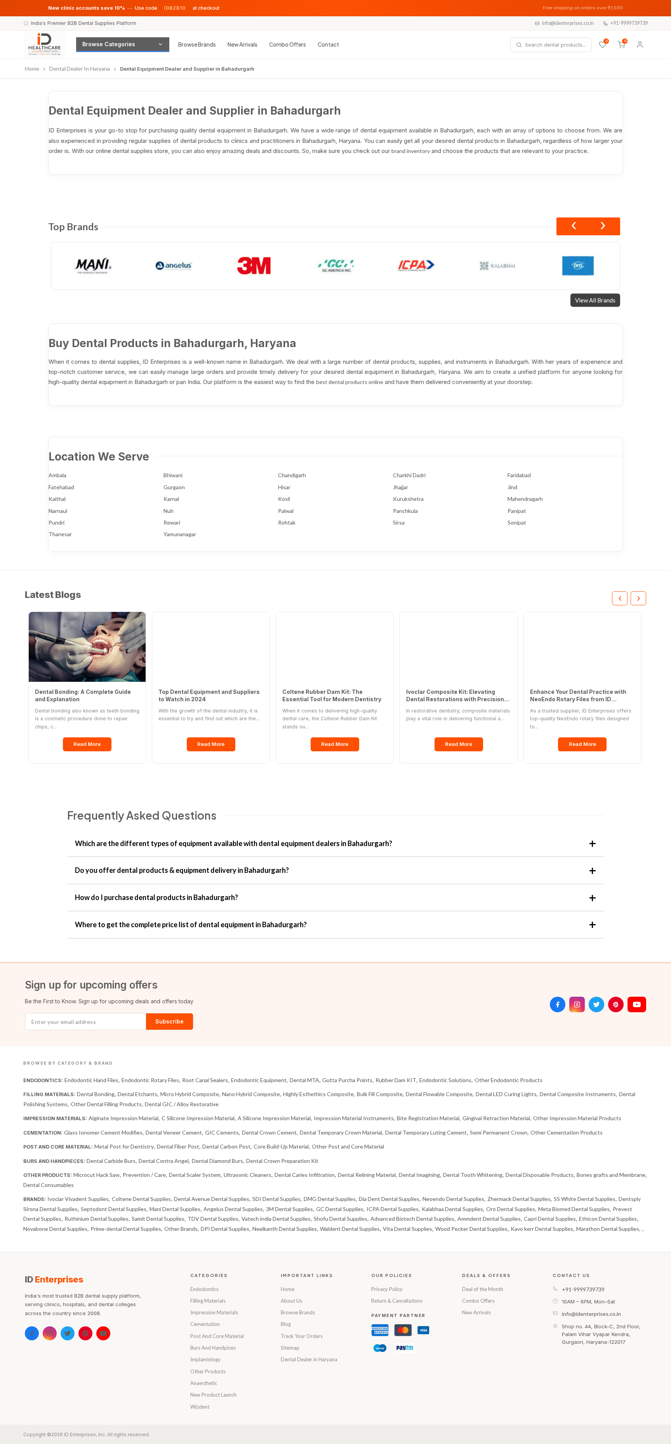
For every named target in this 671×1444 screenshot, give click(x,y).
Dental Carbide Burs (111, 1160)
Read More (87, 744)
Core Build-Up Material (281, 1146)
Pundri (56, 522)
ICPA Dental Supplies (393, 1209)
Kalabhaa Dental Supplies (452, 1209)
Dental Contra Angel (164, 1160)
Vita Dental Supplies (407, 1228)
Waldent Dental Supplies (350, 1228)
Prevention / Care (144, 1174)
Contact (328, 44)
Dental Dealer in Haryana (309, 1359)
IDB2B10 (175, 8)
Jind (512, 487)
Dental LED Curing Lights (506, 1094)
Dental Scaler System (195, 1174)
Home (287, 1289)
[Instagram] (577, 1004)
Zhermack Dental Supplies (519, 1199)
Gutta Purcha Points (347, 1080)
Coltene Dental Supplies (141, 1199)
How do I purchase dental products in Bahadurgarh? (156, 897)
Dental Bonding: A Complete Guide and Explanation (83, 695)
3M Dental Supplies (289, 1209)
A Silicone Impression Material (274, 1118)
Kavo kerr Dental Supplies (542, 1228)
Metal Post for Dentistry (124, 1146)
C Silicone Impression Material (198, 1118)
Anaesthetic (203, 1383)
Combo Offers (287, 44)
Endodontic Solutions (445, 1080)
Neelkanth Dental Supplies (284, 1228)
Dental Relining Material (367, 1174)
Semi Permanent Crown (498, 1132)
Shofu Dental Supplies (340, 1218)
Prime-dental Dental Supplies (125, 1228)
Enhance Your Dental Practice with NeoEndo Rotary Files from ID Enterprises (578, 695)
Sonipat (517, 522)
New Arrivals (242, 44)
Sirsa (399, 522)
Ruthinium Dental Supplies (96, 1218)
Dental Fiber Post (178, 1146)
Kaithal (57, 498)
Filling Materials (208, 1301)
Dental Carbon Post (226, 1146)
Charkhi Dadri (409, 475)
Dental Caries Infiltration (305, 1174)
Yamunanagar (179, 534)
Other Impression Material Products (577, 1118)
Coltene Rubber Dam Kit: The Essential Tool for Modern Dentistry (331, 695)
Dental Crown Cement (269, 1132)
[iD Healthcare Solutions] (44, 44)
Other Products (208, 1371)
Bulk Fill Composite (380, 1094)
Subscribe (169, 1021)
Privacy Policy (387, 1289)
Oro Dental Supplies (510, 1209)
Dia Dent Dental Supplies (389, 1199)
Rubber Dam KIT (395, 1080)
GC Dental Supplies (339, 1209)
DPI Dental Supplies (225, 1228)
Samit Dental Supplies (158, 1218)
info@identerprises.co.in (568, 23)
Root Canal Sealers (205, 1080)
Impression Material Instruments (354, 1118)
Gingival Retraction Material (496, 1118)
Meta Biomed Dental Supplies (574, 1209)
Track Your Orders (302, 1336)
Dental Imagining (419, 1174)
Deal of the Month (482, 1289)
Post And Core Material (217, 1336)
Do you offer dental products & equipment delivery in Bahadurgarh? (182, 870)
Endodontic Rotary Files (150, 1080)
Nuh (168, 510)
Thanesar (60, 534)
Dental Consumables (48, 1185)
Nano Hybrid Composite (251, 1094)
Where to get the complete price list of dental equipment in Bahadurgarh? (191, 924)
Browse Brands (197, 44)
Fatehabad (61, 487)
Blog (286, 1324)
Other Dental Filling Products (106, 1104)
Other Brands (181, 1228)
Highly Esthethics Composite (318, 1094)
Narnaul (58, 510)
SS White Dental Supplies (584, 1199)
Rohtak (287, 522)
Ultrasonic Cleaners (247, 1174)
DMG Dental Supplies (330, 1199)
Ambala (57, 475)
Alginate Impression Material (123, 1118)
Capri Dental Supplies (550, 1218)
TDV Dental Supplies (213, 1218)
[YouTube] (637, 1004)
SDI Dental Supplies (276, 1199)
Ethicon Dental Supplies (608, 1218)
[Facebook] (557, 1004)
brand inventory (410, 151)
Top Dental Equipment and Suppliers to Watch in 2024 (209, 695)
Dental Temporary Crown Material (341, 1132)
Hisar (284, 487)
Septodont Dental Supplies (113, 1209)
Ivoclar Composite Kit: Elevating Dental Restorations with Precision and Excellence (455, 695)
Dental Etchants (137, 1094)
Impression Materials (214, 1312)
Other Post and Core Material (348, 1146)
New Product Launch (213, 1395)
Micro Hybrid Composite (189, 1094)
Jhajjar (400, 487)
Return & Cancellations (396, 1301)
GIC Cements (222, 1132)
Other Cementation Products (566, 1132)
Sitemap (290, 1348)
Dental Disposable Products (540, 1174)
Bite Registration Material (428, 1118)
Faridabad (519, 475)
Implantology (205, 1359)
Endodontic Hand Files (91, 1080)
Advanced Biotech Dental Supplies (412, 1218)
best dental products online (349, 382)
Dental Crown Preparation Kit (282, 1160)
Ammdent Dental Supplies (489, 1218)
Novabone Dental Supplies (55, 1228)
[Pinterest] (616, 1004)
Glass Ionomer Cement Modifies (103, 1132)
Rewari (171, 522)
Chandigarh (292, 475)
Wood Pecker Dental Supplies (471, 1228)
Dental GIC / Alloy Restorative (182, 1104)
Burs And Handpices (213, 1348)
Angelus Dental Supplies (233, 1209)
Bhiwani (173, 475)
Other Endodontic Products (508, 1080)
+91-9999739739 (629, 23)
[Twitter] (596, 1004)
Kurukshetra (408, 498)
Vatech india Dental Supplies (276, 1218)
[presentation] (573, 226)
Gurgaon (174, 487)
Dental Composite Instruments (578, 1094)
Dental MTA (304, 1080)
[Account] (640, 44)
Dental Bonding (96, 1094)
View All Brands (595, 300)
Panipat (517, 510)
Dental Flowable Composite (439, 1094)
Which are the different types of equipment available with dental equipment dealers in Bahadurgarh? (233, 843)
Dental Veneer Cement (174, 1132)
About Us (291, 1301)
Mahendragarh (525, 498)
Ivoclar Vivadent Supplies (78, 1199)
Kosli (284, 498)
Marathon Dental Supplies (607, 1228)
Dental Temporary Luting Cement (426, 1132)
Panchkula (405, 510)
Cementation (205, 1324)
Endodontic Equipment (259, 1080)
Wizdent (199, 1407)
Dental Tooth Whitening (472, 1174)
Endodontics (204, 1289)
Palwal (286, 510)
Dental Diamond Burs (217, 1160)
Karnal (171, 498)
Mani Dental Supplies (174, 1209)
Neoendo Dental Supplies (453, 1199)
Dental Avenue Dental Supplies (211, 1199)
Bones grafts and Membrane (611, 1174)
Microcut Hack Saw (96, 1174)
